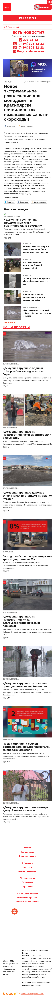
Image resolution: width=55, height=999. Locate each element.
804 (7, 638)
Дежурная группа (12, 216)
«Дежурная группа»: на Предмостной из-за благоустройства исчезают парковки (21, 621)
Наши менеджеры (27, 856)
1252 (8, 822)
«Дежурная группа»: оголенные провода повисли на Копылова (25, 685)
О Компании (27, 863)
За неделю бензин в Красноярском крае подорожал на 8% (27, 558)
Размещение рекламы (27, 893)
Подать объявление (30, 51)
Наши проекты (16, 327)
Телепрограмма (27, 878)
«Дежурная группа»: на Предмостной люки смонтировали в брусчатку (27, 434)
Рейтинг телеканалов (28, 871)
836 (7, 510)
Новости (27, 847)
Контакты (27, 867)
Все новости (9, 322)
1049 (8, 762)
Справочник (27, 886)
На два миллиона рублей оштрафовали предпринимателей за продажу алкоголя (26, 746)
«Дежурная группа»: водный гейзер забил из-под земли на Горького (23, 371)
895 (7, 571)
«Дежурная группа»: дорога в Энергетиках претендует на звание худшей (27, 495)
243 (9, 238)
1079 (8, 698)
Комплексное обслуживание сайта (32, 993)
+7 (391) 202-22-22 (30, 43)
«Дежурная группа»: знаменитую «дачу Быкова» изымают (26, 809)
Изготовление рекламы (27, 897)
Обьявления (27, 882)
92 (7, 386)
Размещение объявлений (27, 901)
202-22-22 (30, 39)
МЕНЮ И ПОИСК (27, 17)
